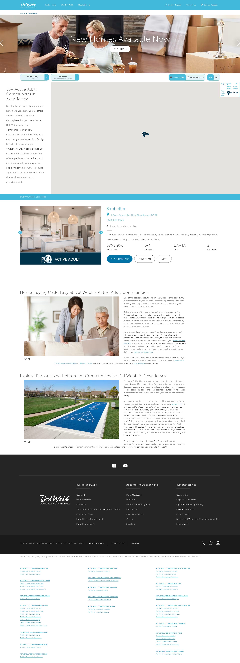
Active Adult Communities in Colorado (35, 596)
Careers (130, 519)
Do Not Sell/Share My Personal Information (197, 519)
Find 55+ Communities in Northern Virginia (169, 654)
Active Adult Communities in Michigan (102, 587)
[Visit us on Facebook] (114, 467)
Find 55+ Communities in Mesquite (98, 612)
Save (164, 259)
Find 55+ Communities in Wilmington (167, 577)
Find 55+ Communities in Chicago (30, 647)
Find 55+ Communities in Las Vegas (99, 609)
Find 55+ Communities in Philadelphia (167, 599)
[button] (50, 5)
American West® (84, 514)
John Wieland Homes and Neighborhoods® (98, 509)
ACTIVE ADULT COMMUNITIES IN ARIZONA (34, 568)
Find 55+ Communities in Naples (30, 614)
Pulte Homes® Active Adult (90, 519)
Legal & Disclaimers (186, 500)
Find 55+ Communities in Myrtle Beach (168, 614)
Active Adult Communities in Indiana (33, 654)
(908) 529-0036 (115, 220)
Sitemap (135, 543)
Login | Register (174, 5)
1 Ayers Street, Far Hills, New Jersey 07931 (134, 215)
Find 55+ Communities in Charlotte (166, 571)
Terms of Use (118, 543)
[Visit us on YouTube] (125, 467)
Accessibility (182, 514)
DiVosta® (81, 504)
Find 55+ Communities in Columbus (167, 586)
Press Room (132, 509)
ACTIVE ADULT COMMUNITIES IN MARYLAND (102, 568)
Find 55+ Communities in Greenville (167, 617)
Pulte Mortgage (134, 495)
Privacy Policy (96, 543)
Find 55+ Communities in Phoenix (30, 571)
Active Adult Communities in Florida (34, 605)
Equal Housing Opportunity (189, 504)
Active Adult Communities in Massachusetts (104, 578)
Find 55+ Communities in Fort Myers (31, 608)
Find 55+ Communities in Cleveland (167, 589)
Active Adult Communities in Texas (169, 633)
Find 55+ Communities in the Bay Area (31, 583)
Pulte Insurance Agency (138, 504)
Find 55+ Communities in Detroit (98, 590)
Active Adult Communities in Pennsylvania (172, 596)
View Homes (120, 49)
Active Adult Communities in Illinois (33, 644)
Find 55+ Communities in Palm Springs (32, 586)
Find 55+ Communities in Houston (166, 641)
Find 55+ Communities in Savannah (31, 638)
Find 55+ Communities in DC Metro (99, 571)
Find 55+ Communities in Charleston (167, 608)
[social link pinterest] (44, 262)
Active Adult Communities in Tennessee (170, 623)
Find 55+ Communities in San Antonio (167, 644)
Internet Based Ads (185, 509)
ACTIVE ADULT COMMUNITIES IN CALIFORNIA (35, 580)
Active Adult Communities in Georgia (34, 632)
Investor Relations (135, 514)
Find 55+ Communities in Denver (30, 599)
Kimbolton (117, 208)
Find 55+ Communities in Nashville (166, 626)
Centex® (80, 495)
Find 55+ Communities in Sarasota (30, 617)
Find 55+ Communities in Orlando (30, 622)
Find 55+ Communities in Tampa (30, 620)
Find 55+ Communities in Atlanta (30, 635)
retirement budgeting (143, 352)
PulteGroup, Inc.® (85, 524)
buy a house (139, 363)
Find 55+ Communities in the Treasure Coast (33, 625)
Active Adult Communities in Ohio (168, 583)
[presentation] (1, 44)
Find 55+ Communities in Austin (165, 639)
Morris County (86, 363)
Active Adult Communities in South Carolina (173, 605)
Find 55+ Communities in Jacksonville (31, 611)
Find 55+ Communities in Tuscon (30, 574)
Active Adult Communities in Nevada (101, 606)
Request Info (144, 259)
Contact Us (191, 5)
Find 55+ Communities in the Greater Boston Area (103, 580)
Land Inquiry (182, 524)
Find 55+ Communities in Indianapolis (31, 657)
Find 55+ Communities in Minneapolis (99, 599)
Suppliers (130, 524)
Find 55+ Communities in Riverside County (33, 589)
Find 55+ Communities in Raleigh (166, 574)
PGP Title (131, 500)
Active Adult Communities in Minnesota (103, 597)
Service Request (211, 5)
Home (22, 13)
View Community (119, 259)
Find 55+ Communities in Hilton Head (167, 611)
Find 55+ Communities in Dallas (165, 636)
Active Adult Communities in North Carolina (173, 568)
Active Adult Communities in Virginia (170, 651)
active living (177, 404)
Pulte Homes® (83, 500)
